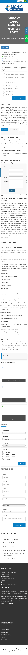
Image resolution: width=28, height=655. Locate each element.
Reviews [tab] (15, 133)
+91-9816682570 (17, 582)
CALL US (26, 30)
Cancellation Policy (6, 634)
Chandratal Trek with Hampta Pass (14, 550)
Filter (22, 463)
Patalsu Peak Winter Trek (13, 380)
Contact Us (4, 637)
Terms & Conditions (6, 640)
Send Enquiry (19, 525)
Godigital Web (18, 651)
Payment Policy (5, 629)
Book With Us (4, 632)
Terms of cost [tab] (6, 133)
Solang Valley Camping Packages (16, 36)
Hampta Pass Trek (9, 546)
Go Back (5, 47)
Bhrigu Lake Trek (8, 543)
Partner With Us (5, 627)
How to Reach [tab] (13, 129)
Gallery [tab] (22, 133)
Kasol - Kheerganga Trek (13, 400)
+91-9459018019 (7, 582)
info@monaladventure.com (10, 584)
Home (3, 36)
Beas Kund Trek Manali (10, 539)
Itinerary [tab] (4, 129)
